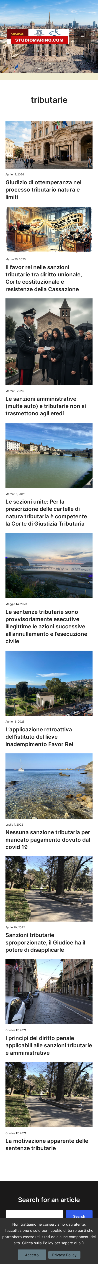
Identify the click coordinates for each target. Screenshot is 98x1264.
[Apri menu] (82, 36)
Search (79, 1216)
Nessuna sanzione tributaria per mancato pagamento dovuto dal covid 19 (47, 839)
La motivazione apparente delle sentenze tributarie (46, 1144)
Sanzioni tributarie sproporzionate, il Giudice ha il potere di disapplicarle (45, 942)
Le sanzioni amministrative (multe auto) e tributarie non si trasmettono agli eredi (45, 406)
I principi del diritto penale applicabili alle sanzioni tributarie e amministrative (48, 1045)
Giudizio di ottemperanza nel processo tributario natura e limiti (43, 189)
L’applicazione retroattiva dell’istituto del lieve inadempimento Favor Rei (39, 737)
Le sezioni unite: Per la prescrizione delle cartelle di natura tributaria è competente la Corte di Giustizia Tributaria (46, 512)
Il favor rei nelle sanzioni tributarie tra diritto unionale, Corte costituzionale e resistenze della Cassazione (43, 278)
